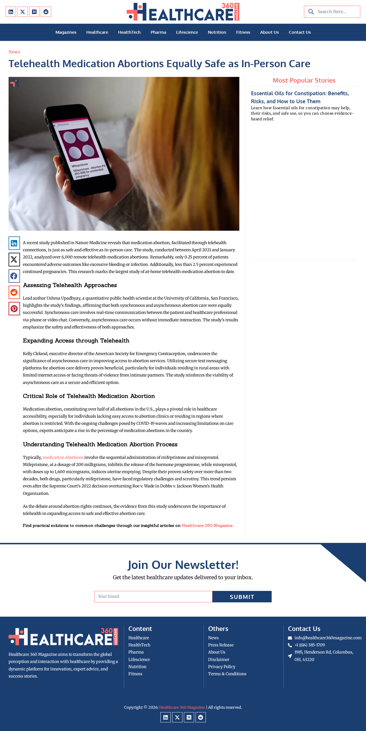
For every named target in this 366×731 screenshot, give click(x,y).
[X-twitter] (22, 12)
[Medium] (34, 12)
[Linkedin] (11, 12)
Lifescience (187, 32)
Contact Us (300, 32)
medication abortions (63, 457)
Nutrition (217, 32)
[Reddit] (46, 12)
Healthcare (97, 32)
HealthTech (129, 32)
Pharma (158, 32)
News (14, 52)
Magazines (65, 32)
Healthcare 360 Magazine (207, 525)
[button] (14, 243)
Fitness (243, 32)
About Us (269, 32)
